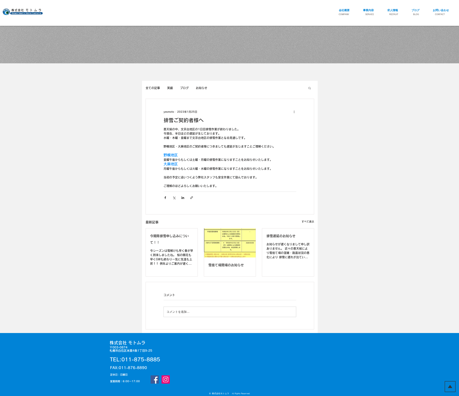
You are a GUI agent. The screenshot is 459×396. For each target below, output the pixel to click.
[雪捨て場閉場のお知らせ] (230, 242)
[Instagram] (166, 379)
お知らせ (201, 87)
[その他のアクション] (294, 112)
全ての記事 (153, 87)
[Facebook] (155, 379)
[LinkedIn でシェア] (182, 197)
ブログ (184, 87)
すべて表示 (308, 221)
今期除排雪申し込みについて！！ (169, 239)
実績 (170, 87)
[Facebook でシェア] (165, 197)
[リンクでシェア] (191, 197)
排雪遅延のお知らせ (280, 236)
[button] (368, 10)
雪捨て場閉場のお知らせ (226, 265)
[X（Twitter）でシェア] (174, 197)
